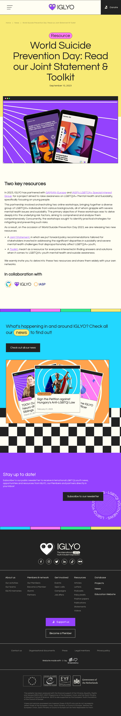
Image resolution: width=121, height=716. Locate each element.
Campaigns (60, 591)
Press (64, 651)
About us (10, 577)
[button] (9, 7)
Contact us (16, 651)
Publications (80, 603)
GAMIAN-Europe (56, 192)
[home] (61, 7)
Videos (77, 611)
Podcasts (78, 591)
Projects (99, 583)
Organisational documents (42, 651)
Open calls (60, 587)
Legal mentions (82, 651)
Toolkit (14, 249)
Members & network (38, 577)
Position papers (81, 599)
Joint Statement (20, 237)
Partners (31, 595)
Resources (80, 577)
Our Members (33, 583)
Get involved (61, 577)
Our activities (11, 583)
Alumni (30, 591)
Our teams (10, 587)
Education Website (105, 594)
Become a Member (36, 587)
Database (100, 577)
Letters (77, 587)
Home (8, 23)
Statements (80, 607)
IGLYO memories (13, 591)
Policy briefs (79, 595)
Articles (77, 583)
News (16, 23)
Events (58, 583)
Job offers (59, 595)
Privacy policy (103, 651)
